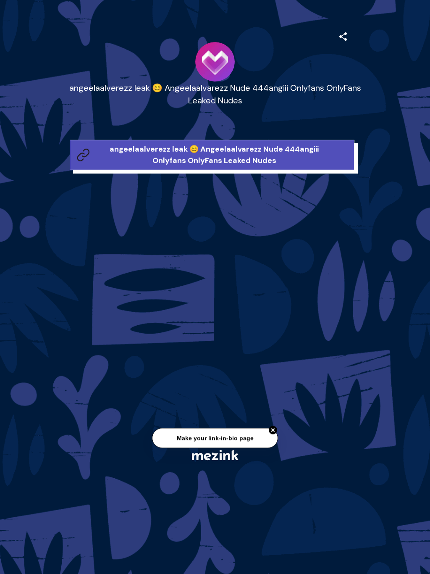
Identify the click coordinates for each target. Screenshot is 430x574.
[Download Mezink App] (215, 455)
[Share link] (343, 35)
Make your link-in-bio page (214, 438)
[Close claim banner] (273, 431)
